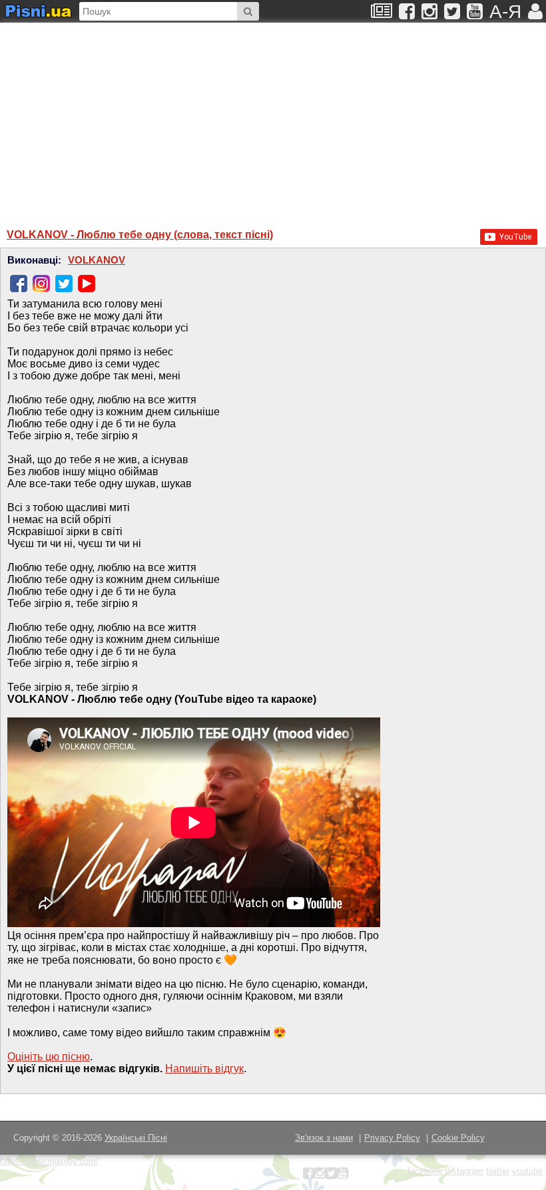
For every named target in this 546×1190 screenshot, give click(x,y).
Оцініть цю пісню (48, 1056)
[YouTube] (86, 283)
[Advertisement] (176, 119)
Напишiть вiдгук (204, 1068)
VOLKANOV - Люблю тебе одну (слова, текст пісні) (140, 234)
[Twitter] (64, 283)
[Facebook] (18, 283)
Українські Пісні (136, 1138)
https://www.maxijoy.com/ (49, 1161)
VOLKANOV (96, 260)
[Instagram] (41, 283)
